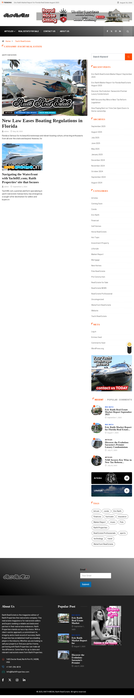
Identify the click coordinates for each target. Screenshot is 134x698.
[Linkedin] (120, 31)
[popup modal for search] (128, 31)
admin (6, 131)
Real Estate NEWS (99, 288)
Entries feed (96, 337)
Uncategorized (97, 299)
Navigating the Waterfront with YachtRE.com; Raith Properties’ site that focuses (20, 178)
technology (98, 539)
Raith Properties (100, 528)
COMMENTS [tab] (125, 400)
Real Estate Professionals (105, 533)
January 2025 (97, 154)
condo (106, 511)
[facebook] (107, 31)
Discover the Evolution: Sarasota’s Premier (78, 659)
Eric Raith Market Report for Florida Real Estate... (118, 428)
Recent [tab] (99, 400)
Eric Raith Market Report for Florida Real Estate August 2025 (36, 3)
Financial (95, 220)
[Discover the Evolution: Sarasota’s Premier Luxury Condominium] (63, 655)
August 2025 (96, 132)
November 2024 (98, 166)
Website (94, 311)
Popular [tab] (112, 400)
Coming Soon (96, 204)
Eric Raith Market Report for (79, 640)
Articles (8, 31)
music (112, 522)
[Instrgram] (116, 31)
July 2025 (95, 138)
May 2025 (95, 149)
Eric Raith (95, 215)
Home (8, 41)
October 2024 (97, 171)
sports (123, 533)
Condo (94, 209)
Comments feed (98, 343)
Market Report (97, 254)
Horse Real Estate (99, 232)
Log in (93, 332)
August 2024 (96, 183)
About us (64, 31)
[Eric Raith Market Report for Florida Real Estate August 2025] (63, 638)
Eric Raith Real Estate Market (77, 620)
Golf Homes (96, 226)
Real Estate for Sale (28, 31)
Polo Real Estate (98, 271)
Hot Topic (95, 237)
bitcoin (96, 511)
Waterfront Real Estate (26, 113)
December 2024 (98, 160)
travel (109, 539)
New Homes (96, 266)
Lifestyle (9, 167)
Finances (97, 517)
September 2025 (98, 126)
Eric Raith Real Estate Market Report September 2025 (118, 412)
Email (83, 569)
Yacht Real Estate (22, 41)
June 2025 (95, 143)
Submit (85, 584)
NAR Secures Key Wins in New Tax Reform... (118, 461)
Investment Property (100, 243)
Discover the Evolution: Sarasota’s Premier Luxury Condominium (117, 444)
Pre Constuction (98, 277)
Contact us (49, 31)
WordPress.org (97, 348)
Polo (122, 522)
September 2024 (98, 177)
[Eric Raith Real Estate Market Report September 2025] (63, 618)
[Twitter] (111, 31)
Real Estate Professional (101, 294)
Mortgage (95, 260)
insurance (122, 517)
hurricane (110, 517)
